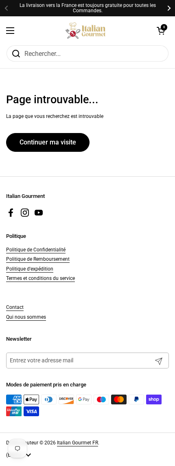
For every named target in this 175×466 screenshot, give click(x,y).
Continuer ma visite (48, 142)
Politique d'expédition (29, 269)
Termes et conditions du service (40, 278)
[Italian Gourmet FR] (86, 30)
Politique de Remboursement (38, 259)
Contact (15, 307)
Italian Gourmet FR (77, 443)
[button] (161, 30)
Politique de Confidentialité (36, 250)
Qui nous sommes (26, 317)
